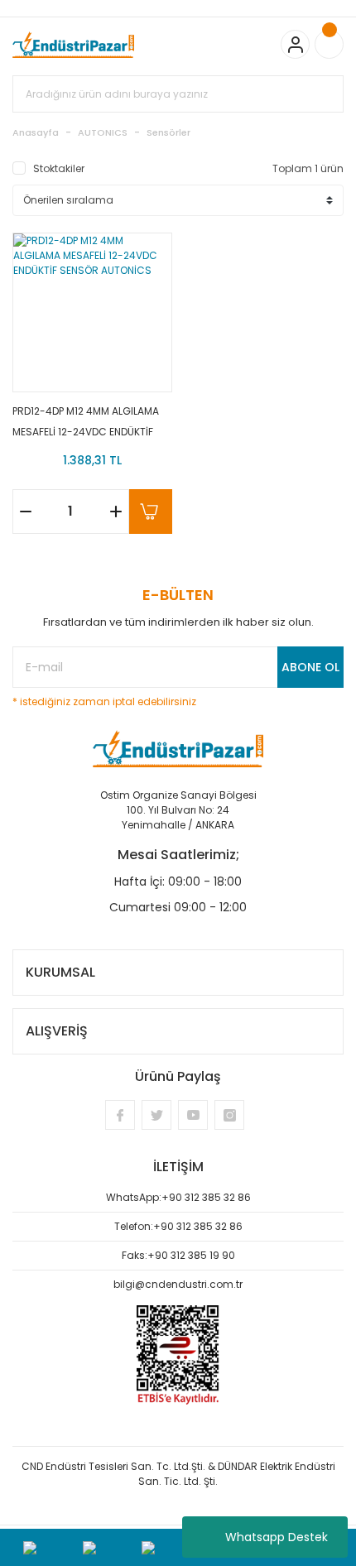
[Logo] (73, 44)
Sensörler (168, 132)
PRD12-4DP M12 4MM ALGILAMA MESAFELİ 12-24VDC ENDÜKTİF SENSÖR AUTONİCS (85, 422)
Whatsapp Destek (276, 1537)
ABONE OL (310, 667)
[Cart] (329, 44)
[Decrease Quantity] (25, 511)
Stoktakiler (58, 168)
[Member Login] (295, 44)
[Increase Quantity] (115, 511)
